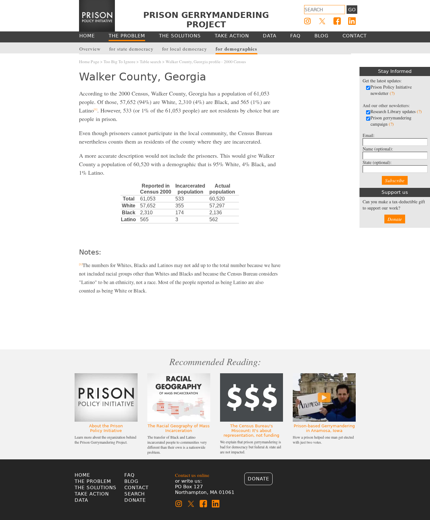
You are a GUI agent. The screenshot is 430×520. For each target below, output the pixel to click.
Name (378, 149)
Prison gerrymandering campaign (391, 121)
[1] (95, 109)
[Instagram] (307, 21)
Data (81, 500)
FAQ (129, 475)
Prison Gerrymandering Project (206, 19)
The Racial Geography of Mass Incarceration (179, 428)
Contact (136, 487)
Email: (369, 135)
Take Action (92, 494)
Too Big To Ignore (119, 61)
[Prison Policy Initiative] (97, 16)
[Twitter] (322, 21)
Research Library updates (396, 111)
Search (134, 494)
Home (82, 475)
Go (352, 10)
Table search (150, 61)
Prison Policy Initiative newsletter (391, 90)
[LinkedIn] (352, 21)
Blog (131, 481)
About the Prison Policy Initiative (106, 428)
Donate (395, 219)
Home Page (89, 61)
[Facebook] (337, 21)
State (377, 162)
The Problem (93, 481)
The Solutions (95, 487)
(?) (392, 93)
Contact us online (192, 475)
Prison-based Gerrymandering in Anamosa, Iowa (324, 428)
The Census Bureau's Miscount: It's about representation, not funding (251, 431)
